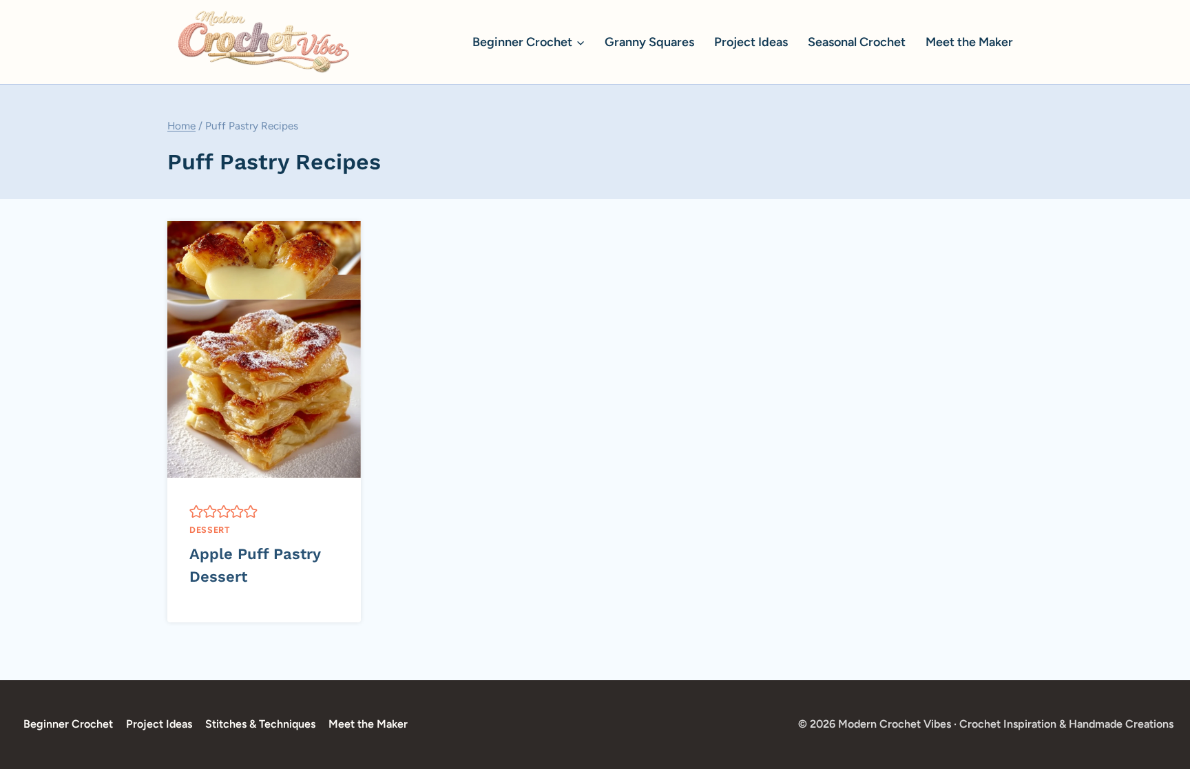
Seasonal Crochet (857, 42)
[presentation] (264, 349)
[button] (196, 510)
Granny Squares (649, 42)
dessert (209, 530)
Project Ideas (751, 42)
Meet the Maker (969, 42)
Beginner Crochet (68, 723)
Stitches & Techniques (260, 723)
